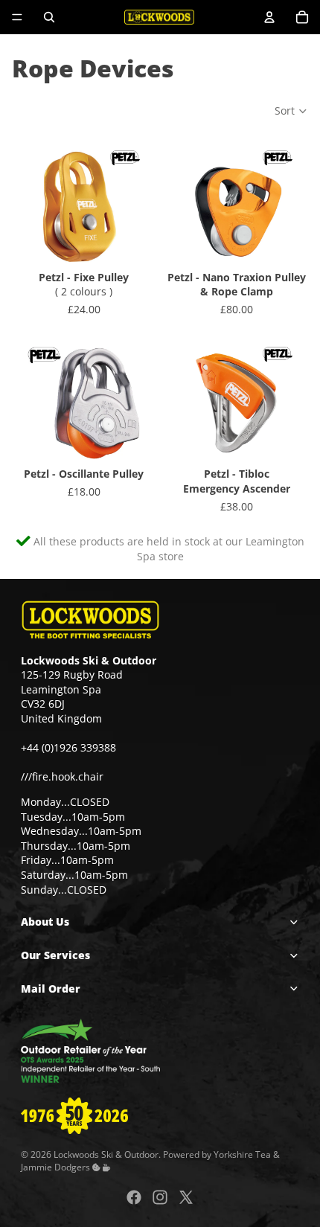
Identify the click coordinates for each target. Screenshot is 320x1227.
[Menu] (17, 17)
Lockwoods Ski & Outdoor (106, 1153)
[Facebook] (134, 1197)
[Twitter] (186, 1197)
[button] (291, 111)
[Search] (49, 17)
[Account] (269, 17)
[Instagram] (160, 1197)
